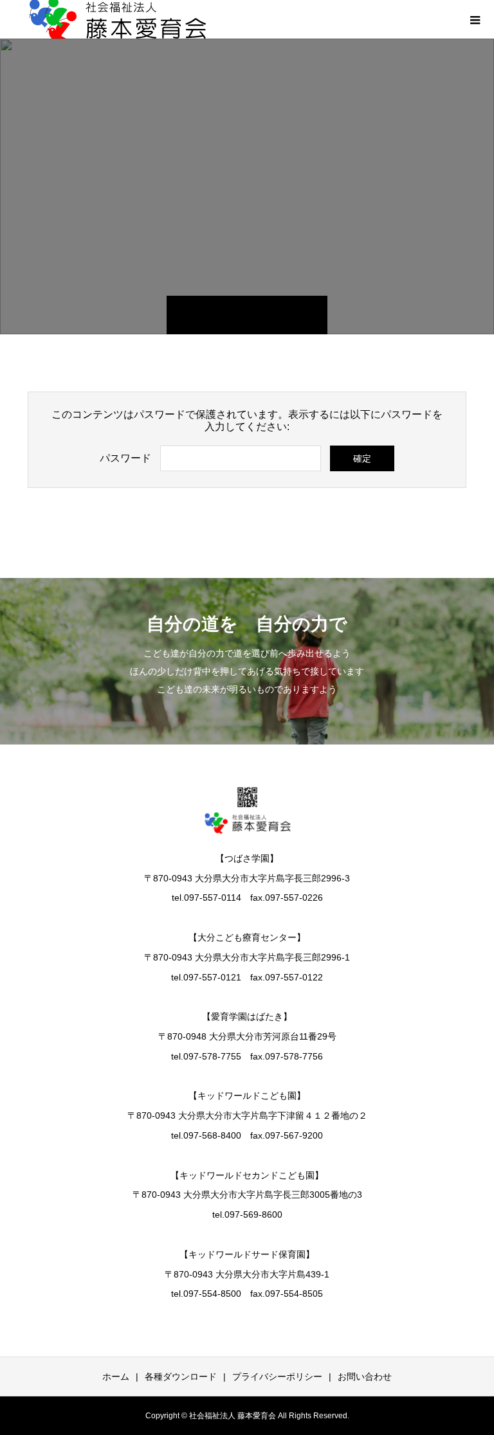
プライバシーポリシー (277, 1376)
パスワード (125, 458)
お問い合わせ (365, 1376)
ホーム (115, 1376)
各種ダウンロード (181, 1376)
